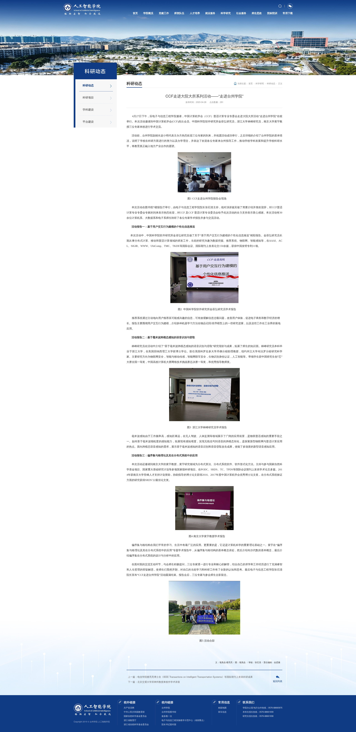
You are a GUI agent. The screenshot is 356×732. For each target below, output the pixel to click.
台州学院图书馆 (169, 711)
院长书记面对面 (169, 724)
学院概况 (148, 13)
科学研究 (226, 13)
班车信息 (222, 711)
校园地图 (222, 707)
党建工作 (164, 13)
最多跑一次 (167, 715)
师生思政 (257, 13)
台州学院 (166, 707)
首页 (135, 13)
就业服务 (210, 13)
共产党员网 (129, 707)
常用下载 (288, 13)
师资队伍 (179, 13)
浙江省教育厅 (130, 720)
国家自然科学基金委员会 (135, 715)
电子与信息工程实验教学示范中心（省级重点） (183, 720)
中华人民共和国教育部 (134, 711)
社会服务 (241, 13)
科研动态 (271, 83)
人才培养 (195, 13)
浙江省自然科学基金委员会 (136, 724)
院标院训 (272, 13)
